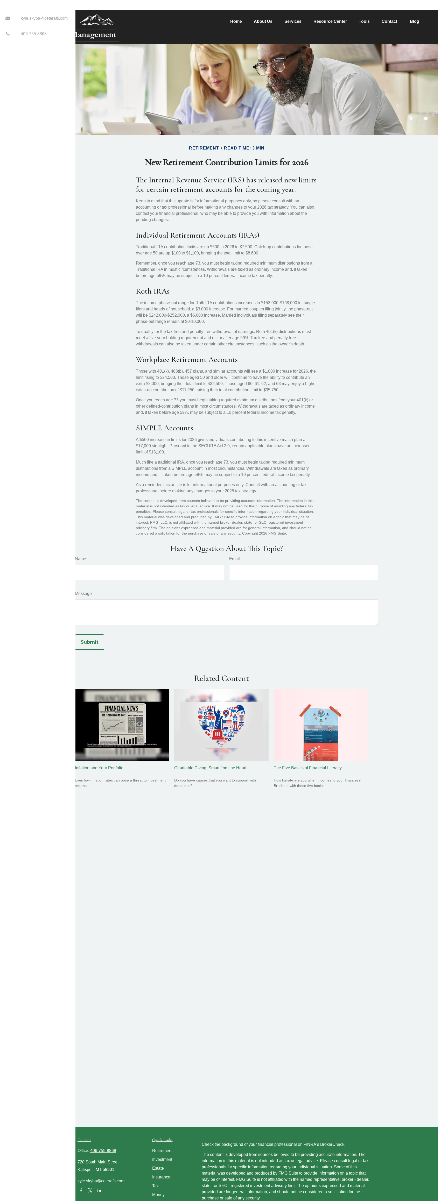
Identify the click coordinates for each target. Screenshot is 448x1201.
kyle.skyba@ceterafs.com (44, 18)
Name (80, 559)
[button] (236, 21)
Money (158, 1194)
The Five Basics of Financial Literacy (308, 768)
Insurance (161, 1177)
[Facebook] (81, 1190)
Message (83, 593)
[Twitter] (90, 1190)
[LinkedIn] (99, 1190)
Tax (155, 1186)
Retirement (162, 1150)
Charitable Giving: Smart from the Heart (210, 768)
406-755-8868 (34, 34)
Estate (158, 1168)
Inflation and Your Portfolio (99, 768)
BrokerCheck (332, 1144)
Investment (162, 1159)
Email (234, 559)
